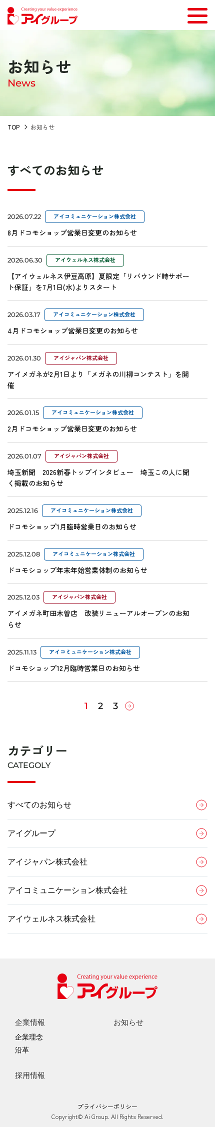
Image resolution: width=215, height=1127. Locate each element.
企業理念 (29, 1037)
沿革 (22, 1050)
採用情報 (30, 1075)
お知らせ (129, 1022)
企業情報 (30, 1022)
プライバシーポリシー (108, 1106)
